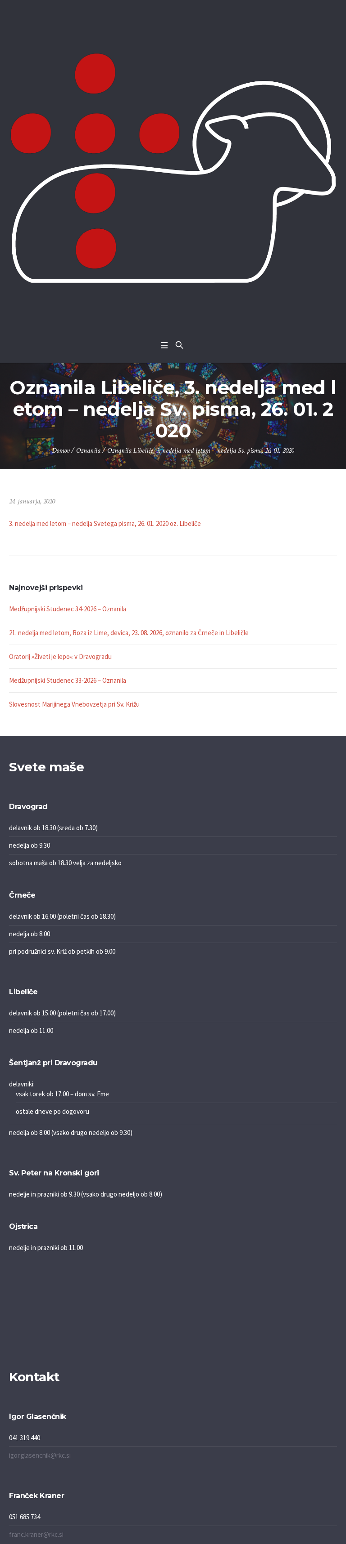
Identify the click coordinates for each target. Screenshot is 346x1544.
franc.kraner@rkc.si (36, 1534)
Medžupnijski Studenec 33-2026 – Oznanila (67, 680)
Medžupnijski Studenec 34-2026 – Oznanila (67, 609)
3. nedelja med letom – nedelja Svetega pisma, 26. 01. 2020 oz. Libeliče (105, 523)
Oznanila (88, 450)
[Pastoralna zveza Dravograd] (173, 168)
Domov (60, 450)
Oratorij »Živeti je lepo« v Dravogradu (60, 656)
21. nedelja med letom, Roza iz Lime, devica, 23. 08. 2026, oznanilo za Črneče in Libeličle (129, 632)
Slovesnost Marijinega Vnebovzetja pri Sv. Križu (74, 704)
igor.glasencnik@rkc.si (40, 1455)
